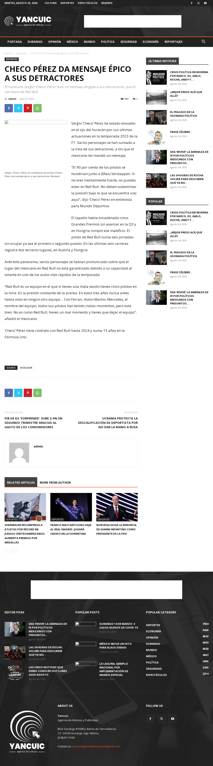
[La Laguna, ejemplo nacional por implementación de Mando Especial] (85, 669)
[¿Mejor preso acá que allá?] (156, 97)
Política (108, 42)
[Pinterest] (28, 108)
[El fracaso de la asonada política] (156, 117)
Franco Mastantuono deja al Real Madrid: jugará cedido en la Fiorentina (70, 529)
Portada (14, 42)
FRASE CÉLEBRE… (181, 132)
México (72, 42)
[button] (203, 42)
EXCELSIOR (26, 367)
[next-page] (13, 550)
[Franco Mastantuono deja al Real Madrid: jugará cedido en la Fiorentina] (71, 507)
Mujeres (106, 3)
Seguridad (128, 42)
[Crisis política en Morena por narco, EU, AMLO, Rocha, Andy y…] (156, 77)
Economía (151, 42)
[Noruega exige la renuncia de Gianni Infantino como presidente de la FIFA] (117, 507)
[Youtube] (205, 3)
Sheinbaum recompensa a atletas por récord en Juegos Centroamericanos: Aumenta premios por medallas (25, 533)
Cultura (51, 3)
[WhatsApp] (37, 108)
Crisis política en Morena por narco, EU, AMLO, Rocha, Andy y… (189, 75)
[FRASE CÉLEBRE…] (156, 137)
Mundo (89, 42)
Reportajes (174, 42)
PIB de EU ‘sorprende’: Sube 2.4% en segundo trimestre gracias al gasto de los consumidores (33, 422)
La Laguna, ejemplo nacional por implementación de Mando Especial (113, 669)
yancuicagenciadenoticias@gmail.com (96, 746)
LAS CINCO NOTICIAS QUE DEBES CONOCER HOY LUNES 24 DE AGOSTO (48, 671)
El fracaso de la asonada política (183, 114)
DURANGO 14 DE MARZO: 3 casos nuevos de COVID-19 (118, 625)
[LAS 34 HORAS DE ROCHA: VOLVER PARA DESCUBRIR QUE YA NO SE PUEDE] (156, 180)
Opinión (54, 42)
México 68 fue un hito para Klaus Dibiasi (115, 645)
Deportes (67, 3)
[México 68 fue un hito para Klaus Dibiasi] (85, 649)
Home (8, 53)
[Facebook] (191, 3)
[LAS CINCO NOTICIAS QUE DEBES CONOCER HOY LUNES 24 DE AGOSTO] (15, 672)
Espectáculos (87, 3)
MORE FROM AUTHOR (55, 482)
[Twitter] (198, 3)
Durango (35, 42)
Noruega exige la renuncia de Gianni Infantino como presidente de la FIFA (116, 529)
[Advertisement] (132, 21)
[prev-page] (7, 550)
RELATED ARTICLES (21, 482)
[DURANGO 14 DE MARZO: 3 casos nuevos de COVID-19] (85, 629)
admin (12, 98)
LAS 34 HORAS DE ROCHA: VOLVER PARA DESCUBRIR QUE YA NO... (187, 179)
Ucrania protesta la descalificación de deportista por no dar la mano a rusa (108, 422)
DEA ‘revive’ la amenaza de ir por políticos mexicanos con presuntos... (189, 157)
